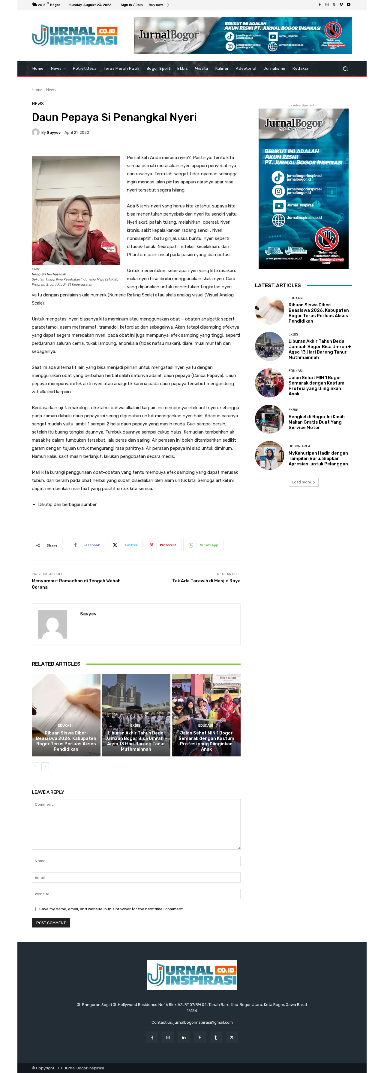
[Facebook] (319, 4)
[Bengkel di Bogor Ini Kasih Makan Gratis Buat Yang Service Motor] (269, 419)
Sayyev (54, 132)
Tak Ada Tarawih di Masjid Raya (206, 581)
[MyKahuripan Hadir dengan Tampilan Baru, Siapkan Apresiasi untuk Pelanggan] (269, 455)
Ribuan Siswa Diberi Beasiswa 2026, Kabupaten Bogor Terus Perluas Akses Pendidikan (66, 741)
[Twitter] (334, 4)
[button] (345, 69)
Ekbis (135, 725)
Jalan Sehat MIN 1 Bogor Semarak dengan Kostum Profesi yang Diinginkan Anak (206, 741)
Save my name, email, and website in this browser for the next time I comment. (111, 909)
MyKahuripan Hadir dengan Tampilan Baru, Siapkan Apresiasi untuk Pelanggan (318, 458)
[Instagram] (327, 4)
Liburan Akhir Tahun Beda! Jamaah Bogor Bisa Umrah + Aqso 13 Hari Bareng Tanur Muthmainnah (136, 741)
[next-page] (45, 766)
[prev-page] (35, 766)
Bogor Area (299, 446)
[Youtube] (348, 4)
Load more (301, 482)
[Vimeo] (341, 4)
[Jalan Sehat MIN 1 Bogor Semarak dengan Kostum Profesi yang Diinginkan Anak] (206, 715)
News (51, 89)
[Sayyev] (36, 132)
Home (37, 89)
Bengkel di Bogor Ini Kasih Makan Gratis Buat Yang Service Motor (317, 422)
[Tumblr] (216, 1037)
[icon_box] (159, 5)
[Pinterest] (200, 1037)
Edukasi (65, 725)
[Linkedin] (184, 1037)
